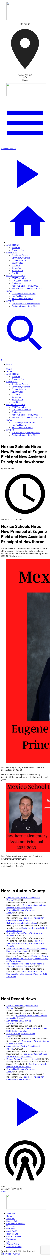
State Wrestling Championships (26, 303)
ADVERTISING (12, 245)
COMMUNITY (11, 252)
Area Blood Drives (20, 255)
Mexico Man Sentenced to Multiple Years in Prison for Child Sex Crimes (25, 964)
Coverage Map (18, 250)
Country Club (17, 262)
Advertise (16, 247)
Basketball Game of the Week (25, 306)
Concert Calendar (19, 260)
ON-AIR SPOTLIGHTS (15, 275)
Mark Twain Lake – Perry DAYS (25, 285)
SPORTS (10, 301)
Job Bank (16, 265)
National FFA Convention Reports (27, 288)
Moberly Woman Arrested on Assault (22, 1059)
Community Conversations (23, 293)
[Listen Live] (25, 1110)
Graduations (17, 283)
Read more (26, 906)
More (3, 1191)
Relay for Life (17, 270)
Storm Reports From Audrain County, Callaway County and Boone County (26, 949)
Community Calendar (21, 257)
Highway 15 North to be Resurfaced (21, 923)
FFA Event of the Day (21, 280)
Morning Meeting (19, 296)
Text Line (16, 273)
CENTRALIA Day (19, 278)
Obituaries (16, 268)
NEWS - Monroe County (22, 298)
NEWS (9, 291)
